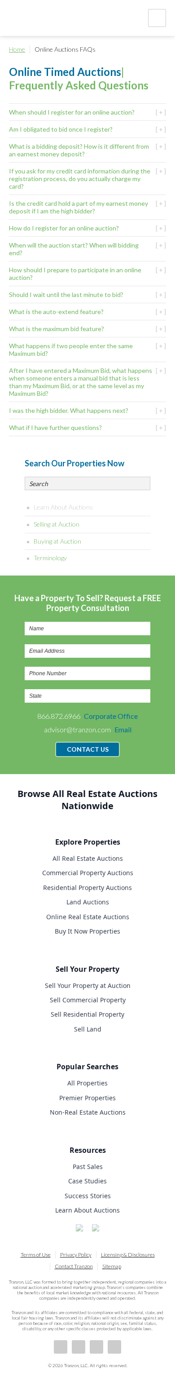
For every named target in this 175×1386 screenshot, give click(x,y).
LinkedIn (78, 1347)
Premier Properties (87, 1098)
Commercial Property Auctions (87, 872)
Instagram (114, 1347)
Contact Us (88, 749)
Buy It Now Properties (87, 931)
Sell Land (87, 1029)
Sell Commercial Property (88, 1000)
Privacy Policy (76, 1254)
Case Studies (87, 1181)
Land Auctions (87, 902)
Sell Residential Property (87, 1014)
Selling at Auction (56, 524)
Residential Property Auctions (87, 887)
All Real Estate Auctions (87, 858)
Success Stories (88, 1195)
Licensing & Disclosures (128, 1254)
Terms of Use (36, 1254)
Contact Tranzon (74, 1266)
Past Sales (88, 1166)
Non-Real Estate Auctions (88, 1112)
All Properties (87, 1083)
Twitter (96, 1347)
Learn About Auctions (63, 507)
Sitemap (111, 1266)
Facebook (60, 1347)
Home (17, 49)
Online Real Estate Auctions (87, 916)
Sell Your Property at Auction (88, 985)
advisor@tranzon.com (87, 729)
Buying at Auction (57, 541)
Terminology (50, 558)
